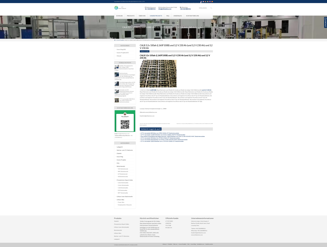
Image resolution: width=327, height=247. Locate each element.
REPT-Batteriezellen (123, 193)
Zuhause (119, 16)
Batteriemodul (121, 166)
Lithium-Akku (120, 199)
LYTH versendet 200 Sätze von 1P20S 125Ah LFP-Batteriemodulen (160, 138)
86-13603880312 (150, 9)
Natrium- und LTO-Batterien (125, 150)
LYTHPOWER (169, 221)
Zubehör (119, 153)
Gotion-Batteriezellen (123, 185)
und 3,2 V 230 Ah (206, 90)
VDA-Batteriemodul (123, 169)
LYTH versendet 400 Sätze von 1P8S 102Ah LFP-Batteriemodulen (160, 133)
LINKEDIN (168, 223)
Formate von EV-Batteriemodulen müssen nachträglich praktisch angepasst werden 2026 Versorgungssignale (124, 93)
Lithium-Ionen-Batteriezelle (125, 196)
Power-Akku (121, 202)
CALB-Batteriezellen (123, 187)
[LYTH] (120, 9)
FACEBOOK (168, 227)
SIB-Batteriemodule (123, 176)
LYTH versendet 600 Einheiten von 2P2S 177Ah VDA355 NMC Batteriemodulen (164, 139)
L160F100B (153, 90)
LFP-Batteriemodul (122, 174)
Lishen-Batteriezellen (123, 182)
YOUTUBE (168, 225)
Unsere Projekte (156, 16)
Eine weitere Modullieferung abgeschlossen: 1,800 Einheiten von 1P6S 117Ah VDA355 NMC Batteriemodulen (173, 136)
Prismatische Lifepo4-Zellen (125, 180)
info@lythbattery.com (164, 9)
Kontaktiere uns (192, 16)
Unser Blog (177, 16)
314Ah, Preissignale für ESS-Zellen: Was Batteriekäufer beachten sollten (124, 68)
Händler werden (122, 22)
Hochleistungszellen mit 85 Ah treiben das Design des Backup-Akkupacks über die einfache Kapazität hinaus (125, 84)
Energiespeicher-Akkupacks (125, 205)
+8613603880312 (185, 9)
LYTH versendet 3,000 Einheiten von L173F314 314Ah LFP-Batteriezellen (162, 141)
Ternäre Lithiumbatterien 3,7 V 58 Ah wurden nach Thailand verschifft (195, 123)
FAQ (167, 16)
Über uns (184, 3)
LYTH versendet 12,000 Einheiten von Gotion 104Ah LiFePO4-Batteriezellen (163, 135)
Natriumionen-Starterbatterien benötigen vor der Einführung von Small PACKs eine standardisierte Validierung (125, 76)
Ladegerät (120, 147)
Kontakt (198, 3)
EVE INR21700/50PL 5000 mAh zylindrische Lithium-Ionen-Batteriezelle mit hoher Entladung (149, 234)
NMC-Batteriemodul (123, 171)
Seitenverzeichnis (191, 3)
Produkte (130, 16)
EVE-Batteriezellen (122, 190)
